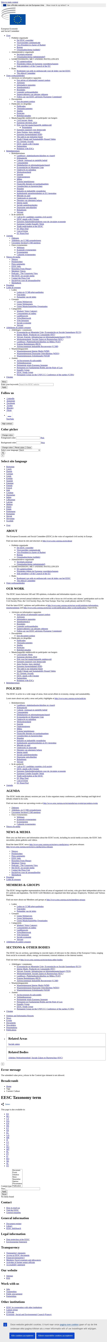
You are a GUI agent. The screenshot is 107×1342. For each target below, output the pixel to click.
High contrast (7, 424)
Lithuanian (10, 500)
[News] (17, 1177)
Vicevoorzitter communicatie (28, 42)
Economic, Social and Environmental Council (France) (29, 1314)
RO (7, 1159)
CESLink (10, 1312)
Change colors (7, 435)
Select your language (9, 450)
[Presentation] (17, 1184)
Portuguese (10, 511)
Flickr (9, 410)
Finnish (9, 485)
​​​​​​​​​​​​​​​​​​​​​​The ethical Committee (26, 73)
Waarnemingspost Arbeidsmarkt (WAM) (33, 356)
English (9, 478)
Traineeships (11, 1291)
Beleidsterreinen (13, 151)
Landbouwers (22, 316)
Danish (9, 471)
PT (7, 1154)
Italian (8, 497)
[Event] (17, 1173)
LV (7, 1142)
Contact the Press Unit (20, 278)
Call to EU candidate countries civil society (34, 217)
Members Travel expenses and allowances (23, 1260)
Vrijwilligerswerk (24, 318)
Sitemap (9, 1276)
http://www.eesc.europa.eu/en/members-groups (66, 900)
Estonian (9, 483)
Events (9, 1020)
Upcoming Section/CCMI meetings (26, 243)
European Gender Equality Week (30, 224)
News (8, 1018)
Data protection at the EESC (18, 1239)
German (9, 474)
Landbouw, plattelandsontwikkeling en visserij (36, 156)
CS (7, 1119)
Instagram (11, 401)
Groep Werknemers (25, 304)
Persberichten (17, 262)
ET (7, 1128)
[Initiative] (17, 1175)
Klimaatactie (22, 158)
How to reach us (13, 1208)
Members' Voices (18, 271)
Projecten (20, 113)
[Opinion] (17, 1181)
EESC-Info (16, 266)
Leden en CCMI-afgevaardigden (30, 292)
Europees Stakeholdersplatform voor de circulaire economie (41, 221)
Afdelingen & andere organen (18, 327)
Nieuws (14, 259)
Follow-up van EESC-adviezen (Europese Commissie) (39, 97)
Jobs (8, 1289)
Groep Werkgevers (24, 302)
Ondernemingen (23, 177)
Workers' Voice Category (27, 311)
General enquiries (13, 1212)
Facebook (11, 403)
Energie (20, 174)
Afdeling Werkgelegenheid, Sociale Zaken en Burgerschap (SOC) (35, 1058)
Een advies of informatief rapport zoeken (33, 80)
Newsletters (11, 1025)
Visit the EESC (12, 1210)
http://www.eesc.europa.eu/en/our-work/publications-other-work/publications (55, 608)
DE (7, 1126)
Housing (20, 189)
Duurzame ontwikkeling (27, 207)
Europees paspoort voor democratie (31, 130)
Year (3, 1188)
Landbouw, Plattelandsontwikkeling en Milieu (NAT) (39, 342)
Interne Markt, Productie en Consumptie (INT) (36, 335)
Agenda (9, 236)
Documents (11, 1023)
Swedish (9, 521)
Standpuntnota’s (23, 87)
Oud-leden (21, 294)
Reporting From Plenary (21, 269)
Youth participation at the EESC (30, 226)
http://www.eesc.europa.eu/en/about (57, 541)
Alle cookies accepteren (22, 1336)
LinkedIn (10, 398)
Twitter (10, 405)
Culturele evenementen (26, 254)
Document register (13, 1224)
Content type (6, 1186)
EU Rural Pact (23, 233)
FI (7, 1156)
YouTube (10, 419)
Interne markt (22, 203)
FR (7, 1130)
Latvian (9, 502)
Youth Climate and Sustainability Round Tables (36, 139)
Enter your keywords (9, 384)
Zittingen (15, 238)
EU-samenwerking (24, 61)
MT (7, 1149)
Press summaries (18, 264)
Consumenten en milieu (26, 313)
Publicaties (21, 106)
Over (8, 35)
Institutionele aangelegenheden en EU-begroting (36, 193)
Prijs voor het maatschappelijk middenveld (34, 125)
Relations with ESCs (25, 148)
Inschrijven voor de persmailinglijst (25, 280)
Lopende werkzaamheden (27, 92)
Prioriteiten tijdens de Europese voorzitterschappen (37, 64)
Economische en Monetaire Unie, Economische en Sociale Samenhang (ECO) (49, 332)
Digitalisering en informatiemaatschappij (33, 165)
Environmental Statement (16, 1242)
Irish (8, 490)
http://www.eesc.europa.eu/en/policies (70, 698)
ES (7, 1114)
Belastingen (21, 210)
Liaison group (12, 1310)
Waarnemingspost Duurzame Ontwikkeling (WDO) (38, 353)
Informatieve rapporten (26, 85)
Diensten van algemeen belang (29, 200)
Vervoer (20, 212)
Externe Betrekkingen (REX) (29, 344)
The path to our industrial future (30, 137)
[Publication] (17, 1186)
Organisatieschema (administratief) (31, 57)
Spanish (9, 481)
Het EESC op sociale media (22, 276)
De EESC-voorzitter (25, 40)
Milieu (19, 179)
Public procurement (14, 1294)
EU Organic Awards (25, 141)
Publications (11, 1030)
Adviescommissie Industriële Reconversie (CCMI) (37, 346)
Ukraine (9, 377)
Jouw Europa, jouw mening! (28, 132)
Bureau (20, 47)
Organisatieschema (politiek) (28, 50)
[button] (6, 1104)
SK (7, 1161)
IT (7, 1140)
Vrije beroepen (23, 320)
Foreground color (8, 438)
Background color (8, 442)
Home (8, 1086)
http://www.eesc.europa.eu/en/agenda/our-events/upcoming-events (70, 803)
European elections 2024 (27, 123)
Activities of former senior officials (20, 1262)
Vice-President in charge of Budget (31, 45)
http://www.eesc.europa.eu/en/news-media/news (49, 844)
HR (7, 1137)
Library (9, 1226)
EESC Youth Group (25, 372)
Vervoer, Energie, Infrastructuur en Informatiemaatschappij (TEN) (44, 337)
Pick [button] (42, 438)
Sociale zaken (14, 1044)
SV (7, 1166)
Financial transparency (15, 1258)
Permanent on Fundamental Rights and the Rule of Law (40, 368)
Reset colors (20, 448)
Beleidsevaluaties (24, 115)
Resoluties (21, 90)
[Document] (17, 1170)
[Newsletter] (17, 1179)
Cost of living (22, 231)
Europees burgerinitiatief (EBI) (29, 134)
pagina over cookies (69, 1324)
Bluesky (10, 408)
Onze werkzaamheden (15, 75)
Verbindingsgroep (24, 363)
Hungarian (10, 495)
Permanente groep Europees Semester (32, 365)
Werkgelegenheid (24, 172)
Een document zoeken (26, 101)
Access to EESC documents (17, 1255)
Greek (8, 476)
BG (7, 1116)
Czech (8, 469)
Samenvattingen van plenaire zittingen (32, 94)
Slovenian (10, 518)
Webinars (20, 247)
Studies (20, 111)
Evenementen (22, 252)
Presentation (27, 127)
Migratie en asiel (23, 196)
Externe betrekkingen (25, 181)
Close (29, 448)
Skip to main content (9, 2)
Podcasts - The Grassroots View (24, 273)
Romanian (10, 514)
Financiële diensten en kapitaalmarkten (33, 184)
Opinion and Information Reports (20, 1016)
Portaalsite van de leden (26, 297)
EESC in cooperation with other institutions (24, 1307)
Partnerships (22, 146)
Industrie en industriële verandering (31, 191)
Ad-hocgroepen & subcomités (29, 360)
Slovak (9, 516)
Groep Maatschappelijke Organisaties (32, 306)
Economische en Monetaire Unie (30, 167)
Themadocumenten (24, 108)
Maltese (9, 504)
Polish (8, 509)
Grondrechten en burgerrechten (29, 186)
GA (7, 1135)
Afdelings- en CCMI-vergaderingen (26, 240)
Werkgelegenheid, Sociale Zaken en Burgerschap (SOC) (40, 339)
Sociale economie (24, 323)
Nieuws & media (13, 257)
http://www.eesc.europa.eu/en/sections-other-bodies (41, 960)
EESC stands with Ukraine (28, 144)
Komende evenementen (26, 250)
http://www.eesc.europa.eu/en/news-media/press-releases (29, 847)
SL (7, 1163)
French (9, 488)
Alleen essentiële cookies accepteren (55, 1336)
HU (7, 1147)
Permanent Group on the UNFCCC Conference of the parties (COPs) (45, 375)
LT (7, 1145)
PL (7, 1152)
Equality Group (23, 370)
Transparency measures (15, 1253)
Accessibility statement (15, 1265)
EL (7, 1133)
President (10, 285)
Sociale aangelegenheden (27, 205)
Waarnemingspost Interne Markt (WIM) (33, 351)
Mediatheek (16, 283)
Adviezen (21, 83)
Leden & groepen (13, 287)
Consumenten (22, 163)
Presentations (11, 1027)
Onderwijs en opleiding (26, 170)
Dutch (8, 507)
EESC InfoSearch (13, 1228)
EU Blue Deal (22, 229)
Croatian (9, 492)
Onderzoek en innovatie (26, 198)
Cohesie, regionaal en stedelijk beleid (32, 160)
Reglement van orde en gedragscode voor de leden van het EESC (44, 71)
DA (7, 1121)
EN (7, 1123)
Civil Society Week (25, 120)
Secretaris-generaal (24, 54)
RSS (8, 1278)
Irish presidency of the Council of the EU (34, 66)
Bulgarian (10, 467)
